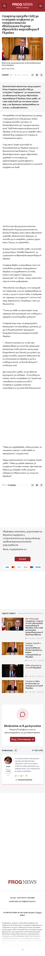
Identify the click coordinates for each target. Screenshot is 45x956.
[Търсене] (4, 5)
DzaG (8, 766)
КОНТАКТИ (21, 897)
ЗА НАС (13, 897)
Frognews (12, 485)
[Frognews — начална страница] (22, 882)
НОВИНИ (5, 75)
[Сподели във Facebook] (37, 75)
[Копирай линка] (32, 75)
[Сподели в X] (41, 75)
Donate (22, 558)
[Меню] (40, 5)
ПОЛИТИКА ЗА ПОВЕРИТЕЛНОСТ (22, 901)
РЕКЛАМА (31, 897)
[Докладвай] (26, 775)
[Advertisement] (22, 198)
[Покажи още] (22, 949)
